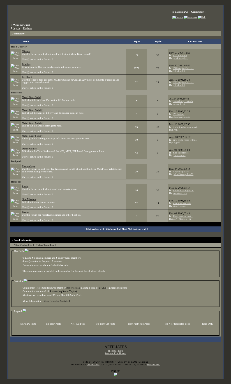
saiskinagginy (180, 58)
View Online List (23, 245)
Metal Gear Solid (31, 97)
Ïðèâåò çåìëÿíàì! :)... (183, 68)
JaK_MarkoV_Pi (182, 218)
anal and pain (180, 55)
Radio (25, 186)
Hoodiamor (179, 155)
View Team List (45, 245)
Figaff (176, 142)
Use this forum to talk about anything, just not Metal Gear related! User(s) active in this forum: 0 (56, 55)
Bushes (25, 212)
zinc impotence (181, 152)
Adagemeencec (181, 206)
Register (27, 28)
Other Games (29, 148)
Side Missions (29, 199)
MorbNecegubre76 (183, 174)
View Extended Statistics (56, 301)
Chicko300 (179, 71)
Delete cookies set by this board (101, 229)
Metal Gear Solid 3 (32, 123)
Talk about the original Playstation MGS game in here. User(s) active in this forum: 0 (50, 101)
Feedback (27, 77)
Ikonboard (93, 364)
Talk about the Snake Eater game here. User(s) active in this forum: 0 (42, 127)
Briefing (26, 64)
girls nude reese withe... (185, 139)
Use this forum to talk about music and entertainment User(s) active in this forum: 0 (49, 190)
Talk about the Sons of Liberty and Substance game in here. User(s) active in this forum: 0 (53, 114)
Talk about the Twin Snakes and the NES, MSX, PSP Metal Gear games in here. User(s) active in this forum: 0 (63, 152)
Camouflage (28, 166)
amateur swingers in (183, 190)
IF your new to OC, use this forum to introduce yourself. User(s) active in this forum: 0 (51, 68)
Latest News (181, 11)
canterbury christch (183, 101)
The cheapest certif (182, 216)
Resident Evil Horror (115, 353)
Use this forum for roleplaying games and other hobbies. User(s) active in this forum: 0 (51, 216)
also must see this (182, 203)
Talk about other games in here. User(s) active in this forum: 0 (38, 203)
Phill (175, 129)
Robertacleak (73, 287)
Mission (26, 51)
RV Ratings (178, 114)
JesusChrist (179, 104)
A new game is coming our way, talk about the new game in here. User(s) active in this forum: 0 (56, 139)
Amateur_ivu (180, 193)
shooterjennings (181, 116)
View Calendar (98, 271)
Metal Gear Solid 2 (32, 110)
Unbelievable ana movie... (186, 127)
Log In (16, 28)
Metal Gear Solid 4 (32, 135)
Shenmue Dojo (115, 350)
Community (197, 11)
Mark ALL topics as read (134, 229)
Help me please (181, 171)
